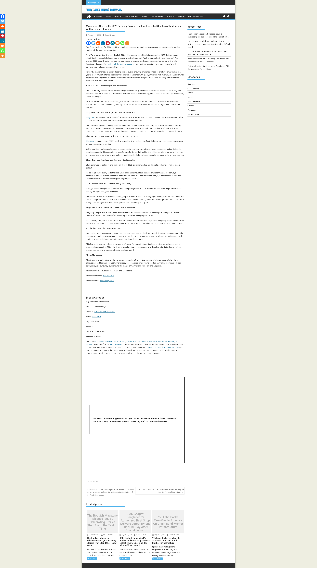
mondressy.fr (108, 275)
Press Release (193, 101)
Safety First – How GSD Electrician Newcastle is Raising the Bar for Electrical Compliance (160, 490)
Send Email (96, 316)
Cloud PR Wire (110, 35)
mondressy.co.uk (107, 280)
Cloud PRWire (93, 482)
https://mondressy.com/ (104, 311)
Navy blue (90, 117)
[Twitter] (93, 43)
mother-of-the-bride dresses (119, 64)
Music (144, 16)
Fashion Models (113, 16)
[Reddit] (98, 43)
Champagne (91, 141)
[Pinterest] (108, 43)
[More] (127, 43)
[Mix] (117, 43)
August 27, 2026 (94, 535)
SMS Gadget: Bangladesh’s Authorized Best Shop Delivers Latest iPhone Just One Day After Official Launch (135, 522)
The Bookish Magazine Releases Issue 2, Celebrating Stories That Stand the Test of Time (102, 522)
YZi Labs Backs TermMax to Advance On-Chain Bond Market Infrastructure (168, 522)
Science (170, 16)
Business (98, 16)
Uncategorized (195, 16)
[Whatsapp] (122, 43)
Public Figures (131, 16)
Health (181, 16)
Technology (157, 16)
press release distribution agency (163, 347)
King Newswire (116, 344)
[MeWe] (112, 43)
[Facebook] (88, 43)
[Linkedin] (103, 43)
